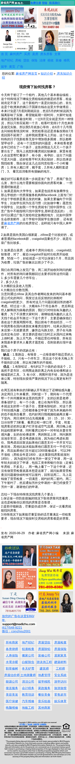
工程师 (60, 668)
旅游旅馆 (60, 688)
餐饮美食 (44, 694)
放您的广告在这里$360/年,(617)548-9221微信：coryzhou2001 (18, 624)
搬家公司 (28, 655)
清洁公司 (28, 681)
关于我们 (22, 724)
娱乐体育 (60, 701)
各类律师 (12, 649)
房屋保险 (60, 649)
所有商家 (12, 642)
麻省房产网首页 (26, 73)
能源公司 (12, 681)
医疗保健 (12, 701)
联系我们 (54, 2)
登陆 (44, 2)
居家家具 (60, 655)
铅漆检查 (28, 649)
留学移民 (44, 681)
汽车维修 (28, 701)
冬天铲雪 (28, 668)
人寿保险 (12, 655)
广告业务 (29, 724)
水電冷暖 (12, 662)
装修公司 (44, 655)
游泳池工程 (44, 662)
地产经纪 (28, 642)
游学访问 (60, 681)
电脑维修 (12, 707)
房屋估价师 (12, 675)
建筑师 (44, 668)
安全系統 (60, 675)
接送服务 (12, 688)
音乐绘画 (44, 701)
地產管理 (44, 675)
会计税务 (28, 688)
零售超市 (60, 694)
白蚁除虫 (28, 662)
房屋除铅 (44, 649)
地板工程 (28, 707)
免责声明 (36, 724)
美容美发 (12, 694)
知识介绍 (47, 73)
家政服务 (44, 688)
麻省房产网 (11, 223)
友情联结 (43, 724)
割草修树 (12, 668)
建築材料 (60, 662)
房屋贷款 (44, 642)
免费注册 (35, 2)
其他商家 (44, 707)
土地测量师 (28, 675)
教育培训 (28, 694)
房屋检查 (60, 642)
